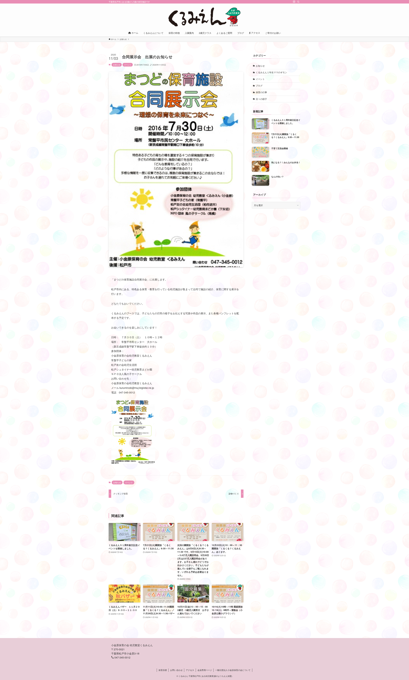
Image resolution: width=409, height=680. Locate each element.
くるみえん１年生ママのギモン (271, 72)
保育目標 (162, 670)
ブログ (259, 85)
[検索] (298, 2)
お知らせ (116, 64)
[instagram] (294, 2)
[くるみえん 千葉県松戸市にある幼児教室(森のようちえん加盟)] (204, 16)
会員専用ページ (204, 670)
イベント (127, 64)
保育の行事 (261, 92)
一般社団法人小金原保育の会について (233, 670)
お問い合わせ (176, 670)
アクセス (190, 670)
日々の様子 (261, 99)
